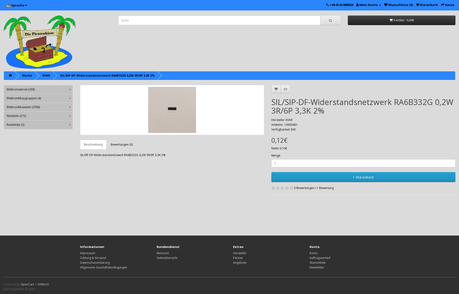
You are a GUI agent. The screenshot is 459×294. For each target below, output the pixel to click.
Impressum (87, 253)
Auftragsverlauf (320, 258)
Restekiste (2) (39, 125)
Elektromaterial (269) (39, 89)
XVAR (46, 76)
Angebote (239, 263)
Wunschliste (318, 263)
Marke (27, 76)
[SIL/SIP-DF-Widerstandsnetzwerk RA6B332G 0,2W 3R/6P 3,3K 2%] (172, 110)
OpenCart (27, 284)
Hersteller (239, 253)
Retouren (163, 253)
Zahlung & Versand (93, 258)
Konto (314, 253)
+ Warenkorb (363, 177)
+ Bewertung (325, 188)
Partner (238, 258)
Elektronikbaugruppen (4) (39, 98)
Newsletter (317, 267)
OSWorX (43, 284)
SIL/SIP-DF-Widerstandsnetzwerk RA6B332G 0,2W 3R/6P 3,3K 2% (107, 76)
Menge (275, 155)
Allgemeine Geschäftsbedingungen (103, 267)
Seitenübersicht (167, 258)
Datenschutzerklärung (95, 263)
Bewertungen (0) (122, 144)
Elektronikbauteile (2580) (39, 107)
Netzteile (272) (39, 116)
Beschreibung (93, 144)
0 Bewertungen (304, 188)
